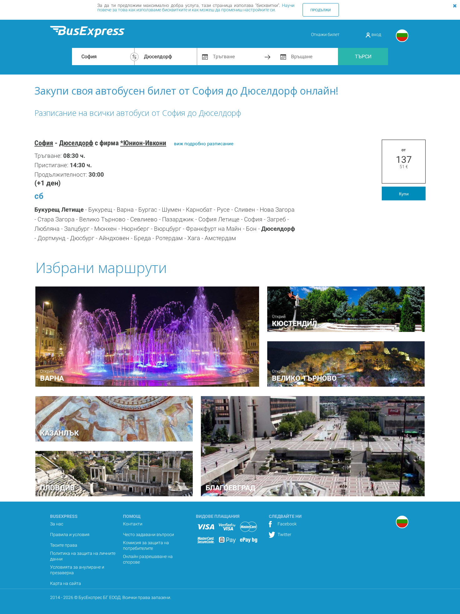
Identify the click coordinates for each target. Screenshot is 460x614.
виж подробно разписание (203, 144)
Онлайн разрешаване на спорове (148, 559)
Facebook (287, 523)
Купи (404, 193)
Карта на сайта (65, 583)
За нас (56, 523)
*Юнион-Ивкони (143, 143)
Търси (363, 56)
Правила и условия (69, 534)
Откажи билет (325, 34)
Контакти (132, 523)
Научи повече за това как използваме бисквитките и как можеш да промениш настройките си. (195, 7)
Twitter (284, 534)
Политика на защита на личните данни (82, 556)
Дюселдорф (76, 143)
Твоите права (63, 545)
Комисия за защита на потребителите (146, 545)
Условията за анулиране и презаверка (77, 570)
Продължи (320, 9)
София (43, 143)
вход (376, 34)
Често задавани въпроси (148, 534)
